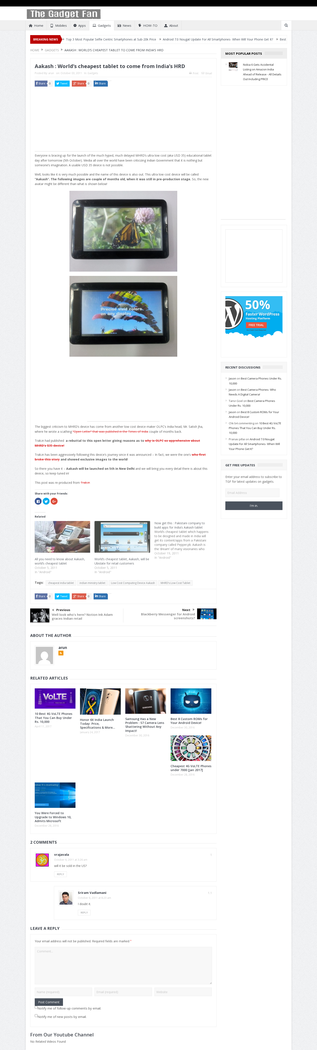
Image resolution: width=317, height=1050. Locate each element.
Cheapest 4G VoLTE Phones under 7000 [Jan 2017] (191, 768)
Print (195, 73)
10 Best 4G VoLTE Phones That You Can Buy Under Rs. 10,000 (53, 717)
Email (209, 73)
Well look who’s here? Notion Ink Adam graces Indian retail (82, 616)
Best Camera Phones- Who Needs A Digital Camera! (274, 39)
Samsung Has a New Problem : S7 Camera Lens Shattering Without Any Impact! (144, 725)
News (127, 25)
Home (38, 25)
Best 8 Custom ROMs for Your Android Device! (189, 721)
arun (51, 73)
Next (186, 610)
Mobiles (61, 25)
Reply (60, 874)
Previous (63, 610)
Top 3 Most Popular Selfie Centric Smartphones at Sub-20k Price (69, 39)
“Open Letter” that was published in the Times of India (110, 431)
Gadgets (104, 25)
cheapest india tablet (61, 583)
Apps (82, 25)
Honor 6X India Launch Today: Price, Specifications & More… (97, 724)
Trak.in (85, 483)
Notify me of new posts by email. (62, 1016)
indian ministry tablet (92, 583)
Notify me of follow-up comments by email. (69, 1008)
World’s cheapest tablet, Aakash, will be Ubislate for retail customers (121, 561)
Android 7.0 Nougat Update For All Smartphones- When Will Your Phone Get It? (176, 39)
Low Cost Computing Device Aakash (133, 583)
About (173, 25)
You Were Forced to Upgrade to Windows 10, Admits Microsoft (53, 817)
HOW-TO (150, 25)
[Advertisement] (123, 121)
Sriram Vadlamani (92, 892)
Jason (232, 378)
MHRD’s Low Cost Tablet (175, 583)
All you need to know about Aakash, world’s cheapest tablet (60, 561)
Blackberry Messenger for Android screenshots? (168, 616)
